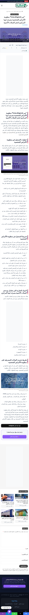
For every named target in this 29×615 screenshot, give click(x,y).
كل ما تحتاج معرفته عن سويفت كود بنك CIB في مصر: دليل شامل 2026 (22, 502)
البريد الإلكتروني (24, 554)
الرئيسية (20, 11)
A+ (16, 47)
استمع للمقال (24, 47)
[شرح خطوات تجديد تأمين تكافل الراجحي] (7, 513)
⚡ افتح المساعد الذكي (14, 586)
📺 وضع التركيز (24, 50)
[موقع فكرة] (21, 5)
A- (11, 47)
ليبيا (9, 121)
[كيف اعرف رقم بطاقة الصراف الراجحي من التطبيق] (7, 497)
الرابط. (24, 185)
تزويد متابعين (21, 603)
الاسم (26, 548)
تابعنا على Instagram (14, 425)
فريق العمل (16, 606)
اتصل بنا (15, 603)
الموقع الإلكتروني (25, 560)
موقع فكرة (20, 594)
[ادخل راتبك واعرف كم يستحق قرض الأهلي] (21, 512)
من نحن (11, 606)
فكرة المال (16, 11)
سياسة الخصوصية (9, 603)
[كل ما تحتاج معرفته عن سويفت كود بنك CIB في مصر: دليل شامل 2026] (21, 496)
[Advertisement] (14, 75)
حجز (14, 296)
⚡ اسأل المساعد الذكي (14, 436)
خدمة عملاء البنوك (9, 11)
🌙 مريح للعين (4, 47)
